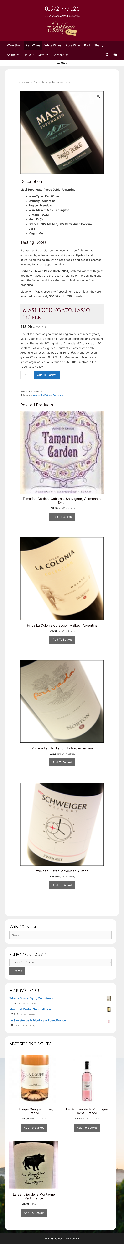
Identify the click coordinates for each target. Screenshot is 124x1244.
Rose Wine (73, 45)
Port (87, 45)
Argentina (58, 395)
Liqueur (29, 55)
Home (20, 82)
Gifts (41, 55)
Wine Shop (14, 45)
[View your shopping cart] (115, 55)
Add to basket (46, 374)
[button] (98, 96)
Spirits (11, 55)
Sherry (98, 45)
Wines (29, 82)
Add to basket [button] (62, 516)
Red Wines (33, 45)
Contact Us (60, 55)
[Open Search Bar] (107, 55)
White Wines (52, 45)
